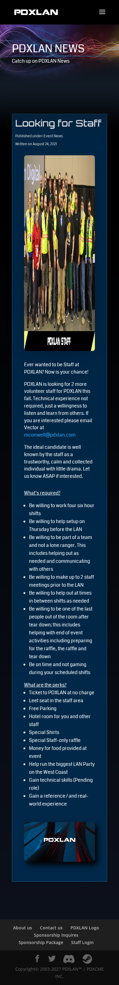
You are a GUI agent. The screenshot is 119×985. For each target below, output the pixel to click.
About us (22, 928)
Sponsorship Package (41, 942)
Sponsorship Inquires (56, 935)
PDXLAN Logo (84, 928)
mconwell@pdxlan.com (50, 434)
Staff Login (82, 942)
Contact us (51, 928)
